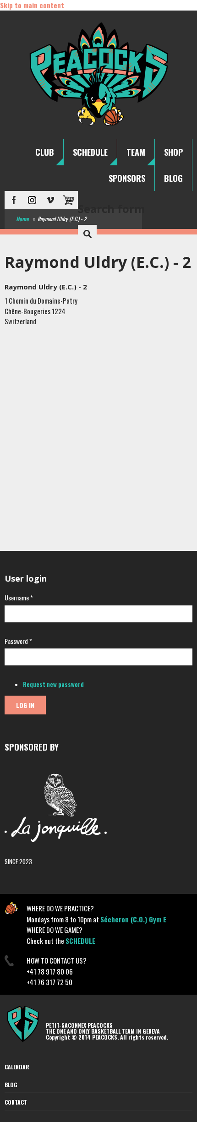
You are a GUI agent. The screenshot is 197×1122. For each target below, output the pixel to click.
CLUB (44, 152)
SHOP (173, 152)
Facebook (14, 200)
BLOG (173, 178)
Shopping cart (69, 200)
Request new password (53, 684)
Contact (16, 1102)
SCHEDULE (90, 152)
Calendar (17, 1067)
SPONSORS (127, 178)
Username (19, 597)
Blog (11, 1085)
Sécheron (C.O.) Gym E (133, 919)
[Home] (99, 125)
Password (18, 641)
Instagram (32, 200)
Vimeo (50, 200)
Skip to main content (32, 5)
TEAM (135, 152)
